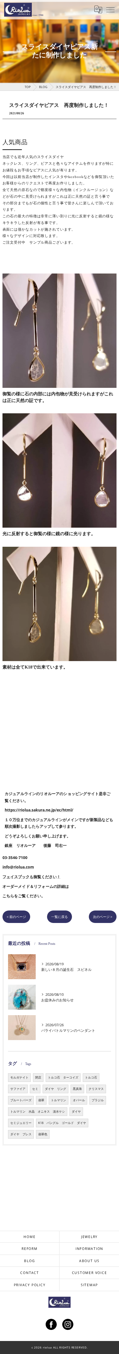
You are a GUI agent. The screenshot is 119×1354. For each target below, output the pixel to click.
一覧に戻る (59, 916)
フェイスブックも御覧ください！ (31, 876)
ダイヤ (76, 1111)
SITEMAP (89, 1285)
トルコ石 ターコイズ (63, 1077)
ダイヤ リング (55, 1089)
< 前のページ (16, 916)
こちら (8, 895)
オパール (79, 1100)
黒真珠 (77, 1089)
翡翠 (41, 1100)
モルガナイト (19, 1077)
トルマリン (58, 1100)
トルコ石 (91, 1077)
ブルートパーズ (21, 1100)
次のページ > (102, 916)
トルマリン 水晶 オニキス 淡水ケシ (37, 1111)
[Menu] (110, 9)
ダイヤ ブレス (21, 1134)
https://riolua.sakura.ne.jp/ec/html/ (39, 810)
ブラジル (98, 1100)
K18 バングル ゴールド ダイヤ (62, 1123)
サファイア (17, 1089)
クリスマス (96, 1089)
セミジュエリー (21, 1123)
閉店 (38, 1077)
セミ (35, 1089)
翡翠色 (42, 1134)
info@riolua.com (18, 867)
